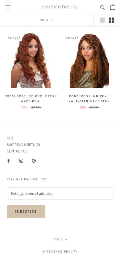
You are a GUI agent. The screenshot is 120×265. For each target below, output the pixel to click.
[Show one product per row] (102, 20)
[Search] (102, 7)
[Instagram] (21, 160)
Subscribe (26, 211)
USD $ (57, 239)
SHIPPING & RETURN (23, 144)
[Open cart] (112, 7)
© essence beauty (60, 251)
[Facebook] (9, 160)
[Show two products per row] (111, 20)
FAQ (10, 137)
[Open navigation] (8, 7)
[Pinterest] (34, 160)
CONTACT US (17, 151)
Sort (45, 20)
